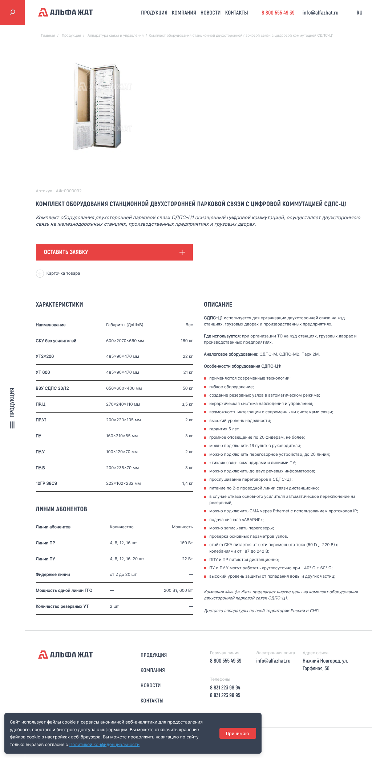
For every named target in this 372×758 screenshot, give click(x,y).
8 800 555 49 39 (278, 12)
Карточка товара (63, 273)
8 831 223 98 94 (225, 687)
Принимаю (237, 733)
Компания (184, 12)
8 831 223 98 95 (225, 695)
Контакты (236, 12)
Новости (211, 12)
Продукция (154, 12)
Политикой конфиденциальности (104, 744)
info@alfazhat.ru (321, 12)
